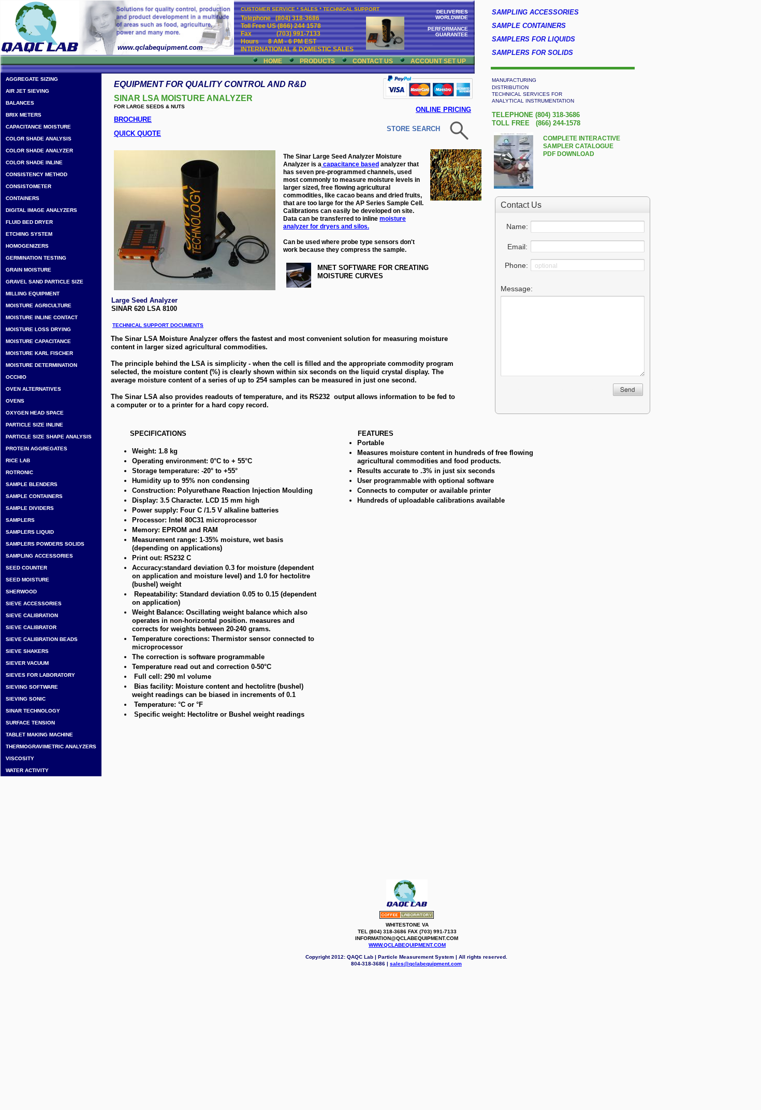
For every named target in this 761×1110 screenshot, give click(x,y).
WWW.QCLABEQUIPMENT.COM (407, 945)
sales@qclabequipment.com (426, 963)
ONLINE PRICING (443, 109)
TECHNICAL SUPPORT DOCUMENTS (157, 325)
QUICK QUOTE (137, 133)
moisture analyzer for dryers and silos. (344, 222)
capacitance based (350, 164)
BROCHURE (133, 119)
